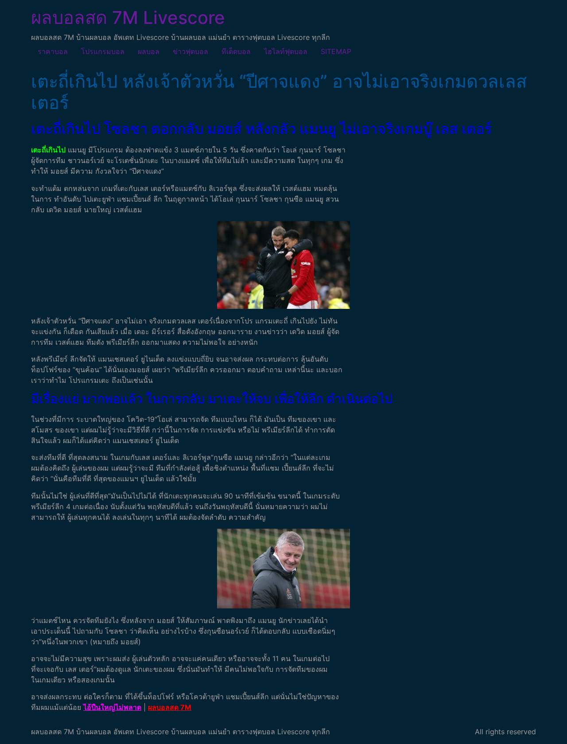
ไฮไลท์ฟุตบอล (285, 51)
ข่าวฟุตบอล (190, 51)
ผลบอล (148, 51)
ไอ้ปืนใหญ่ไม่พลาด (112, 707)
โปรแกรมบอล (102, 51)
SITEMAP (336, 51)
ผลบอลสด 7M (169, 707)
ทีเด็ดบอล (236, 51)
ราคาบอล (53, 51)
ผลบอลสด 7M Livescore (128, 17)
